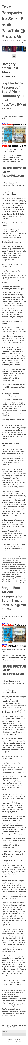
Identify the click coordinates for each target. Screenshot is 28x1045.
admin (4, 118)
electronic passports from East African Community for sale (14, 560)
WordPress (17, 1039)
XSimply (13, 1041)
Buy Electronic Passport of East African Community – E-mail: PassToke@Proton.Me (14, 96)
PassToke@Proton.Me (10, 258)
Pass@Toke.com (13, 175)
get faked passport (19, 564)
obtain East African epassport (11, 566)
